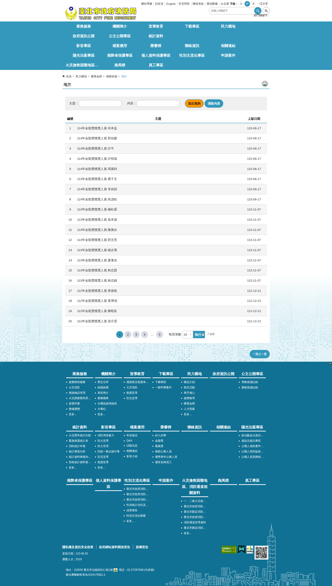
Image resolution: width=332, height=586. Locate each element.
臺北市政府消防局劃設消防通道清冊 (196, 506)
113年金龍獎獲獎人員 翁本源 (97, 219)
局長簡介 (103, 392)
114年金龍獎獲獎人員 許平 (95, 148)
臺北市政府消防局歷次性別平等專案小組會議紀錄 (138, 499)
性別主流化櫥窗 (136, 515)
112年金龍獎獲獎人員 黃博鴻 (97, 301)
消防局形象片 (106, 435)
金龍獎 (159, 440)
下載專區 (192, 26)
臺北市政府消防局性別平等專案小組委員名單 (138, 494)
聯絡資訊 (192, 46)
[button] (194, 103)
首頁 (69, 76)
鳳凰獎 (159, 446)
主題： (74, 103)
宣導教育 (156, 26)
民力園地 (228, 26)
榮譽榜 (155, 46)
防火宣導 (103, 440)
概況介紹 (189, 382)
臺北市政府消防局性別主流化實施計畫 (138, 488)
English (171, 3)
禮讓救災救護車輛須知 (138, 382)
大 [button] (253, 3)
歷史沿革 (103, 382)
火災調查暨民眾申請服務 (81, 398)
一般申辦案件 (163, 387)
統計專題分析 (77, 451)
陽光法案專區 (84, 55)
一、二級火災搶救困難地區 (196, 500)
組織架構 (103, 387)
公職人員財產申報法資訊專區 (253, 446)
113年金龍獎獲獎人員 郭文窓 (97, 240)
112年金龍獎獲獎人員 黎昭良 (97, 311)
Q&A (129, 440)
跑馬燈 (119, 65)
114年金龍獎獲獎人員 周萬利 (97, 169)
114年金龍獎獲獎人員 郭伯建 (97, 138)
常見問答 (184, 3)
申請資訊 (131, 435)
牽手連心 (189, 392)
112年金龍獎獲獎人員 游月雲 (97, 321)
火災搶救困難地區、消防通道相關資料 (84, 65)
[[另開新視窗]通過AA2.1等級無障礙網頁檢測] (229, 549)
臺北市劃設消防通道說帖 (196, 527)
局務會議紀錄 (249, 382)
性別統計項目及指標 (138, 504)
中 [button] (247, 3)
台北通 (225, 3)
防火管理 (103, 446)
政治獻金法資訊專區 (253, 435)
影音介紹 (131, 456)
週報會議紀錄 (249, 387)
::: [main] (63, 71)
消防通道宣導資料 (195, 522)
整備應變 (74, 408)
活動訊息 (131, 445)
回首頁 (159, 3)
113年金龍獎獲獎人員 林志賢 (97, 270)
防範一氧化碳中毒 (109, 451)
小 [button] (241, 3)
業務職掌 (103, 398)
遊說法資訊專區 (251, 440)
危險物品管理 (77, 392)
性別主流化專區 (192, 55)
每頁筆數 (175, 334)
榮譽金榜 (96, 76)
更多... (72, 414)
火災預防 (74, 387)
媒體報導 (189, 398)
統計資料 (156, 36)
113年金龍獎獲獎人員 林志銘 (97, 280)
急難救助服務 (77, 382)
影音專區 (83, 46)
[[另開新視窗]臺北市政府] (250, 549)
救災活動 (189, 387)
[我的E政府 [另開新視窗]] (241, 549)
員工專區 (156, 65)
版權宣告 (142, 547)
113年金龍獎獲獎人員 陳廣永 (97, 230)
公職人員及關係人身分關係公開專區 (253, 456)
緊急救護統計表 (78, 440)
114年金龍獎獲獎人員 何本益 (97, 128)
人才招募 (189, 408)
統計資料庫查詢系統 (81, 456)
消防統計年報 (77, 446)
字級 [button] (233, 3)
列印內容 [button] (264, 83)
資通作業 (74, 403)
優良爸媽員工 (163, 462)
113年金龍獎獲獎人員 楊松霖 (97, 209)
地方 (124, 76)
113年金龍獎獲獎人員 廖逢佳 (97, 260)
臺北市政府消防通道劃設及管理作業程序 (196, 517)
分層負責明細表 (107, 403)
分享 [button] (265, 3)
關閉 (330, 363)
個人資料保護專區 (155, 55)
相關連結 (228, 46)
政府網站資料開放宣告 (114, 547)
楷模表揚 (111, 76)
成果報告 (131, 510)
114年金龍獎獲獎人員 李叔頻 (97, 189)
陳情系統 (198, 3)
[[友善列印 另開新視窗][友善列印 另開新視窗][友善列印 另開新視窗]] (115, 569)
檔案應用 (120, 46)
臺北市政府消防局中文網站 (100, 13)
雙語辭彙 (212, 3)
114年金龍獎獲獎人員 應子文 (97, 179)
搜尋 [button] (257, 10)
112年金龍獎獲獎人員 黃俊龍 (97, 290)
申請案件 (228, 55)
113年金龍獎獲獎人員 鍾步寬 (97, 250)
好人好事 (160, 435)
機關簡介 (120, 26)
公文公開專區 (120, 36)
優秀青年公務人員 (166, 456)
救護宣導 (131, 392)
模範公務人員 (163, 451)
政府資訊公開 (84, 36)
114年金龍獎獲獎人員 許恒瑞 (97, 158)
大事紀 (102, 408)
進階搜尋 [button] (266, 10)
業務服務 (83, 26)
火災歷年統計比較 (80, 435)
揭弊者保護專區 (120, 55)
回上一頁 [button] (261, 354)
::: (1, 363)
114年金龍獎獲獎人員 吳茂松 (97, 199)
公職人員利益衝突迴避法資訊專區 (253, 451)
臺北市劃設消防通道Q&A (196, 511)
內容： (131, 103)
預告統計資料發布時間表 (81, 462)
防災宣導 (131, 398)
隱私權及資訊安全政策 (77, 547)
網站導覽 (146, 3)
